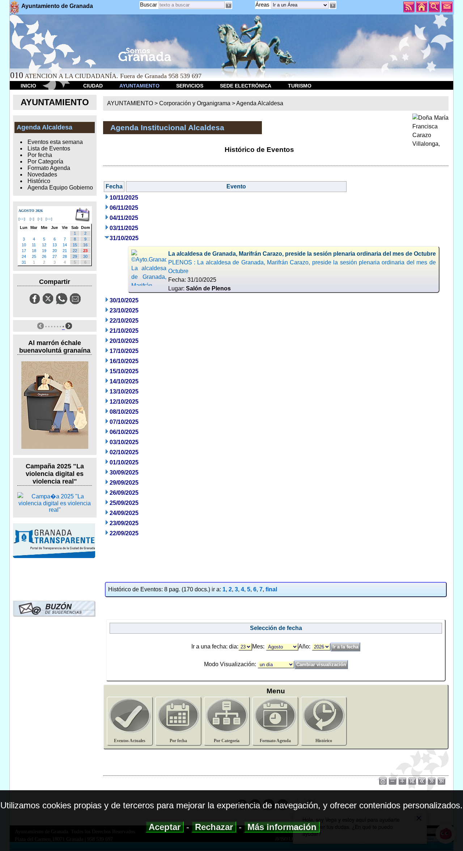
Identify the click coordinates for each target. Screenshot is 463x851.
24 (24, 256)
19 (44, 250)
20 (54, 250)
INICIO (28, 86)
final (271, 589)
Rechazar (213, 827)
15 (75, 245)
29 (75, 256)
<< (22, 219)
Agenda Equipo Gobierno (60, 187)
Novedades (42, 174)
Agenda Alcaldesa (259, 103)
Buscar (148, 4)
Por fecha (39, 155)
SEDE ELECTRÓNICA (245, 86)
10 (24, 245)
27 (54, 256)
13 (54, 245)
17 (24, 250)
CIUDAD (93, 86)
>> (49, 219)
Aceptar (164, 827)
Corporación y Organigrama (194, 103)
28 (65, 256)
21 (65, 250)
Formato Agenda (48, 168)
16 (85, 245)
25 (34, 256)
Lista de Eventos (48, 148)
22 (75, 250)
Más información (282, 827)
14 (65, 245)
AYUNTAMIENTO (139, 86)
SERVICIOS (189, 86)
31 (24, 262)
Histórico (38, 181)
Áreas (263, 4)
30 (85, 256)
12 (44, 245)
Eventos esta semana (55, 142)
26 (44, 256)
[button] (332, 5)
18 (34, 250)
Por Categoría (45, 161)
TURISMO (299, 86)
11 (34, 245)
